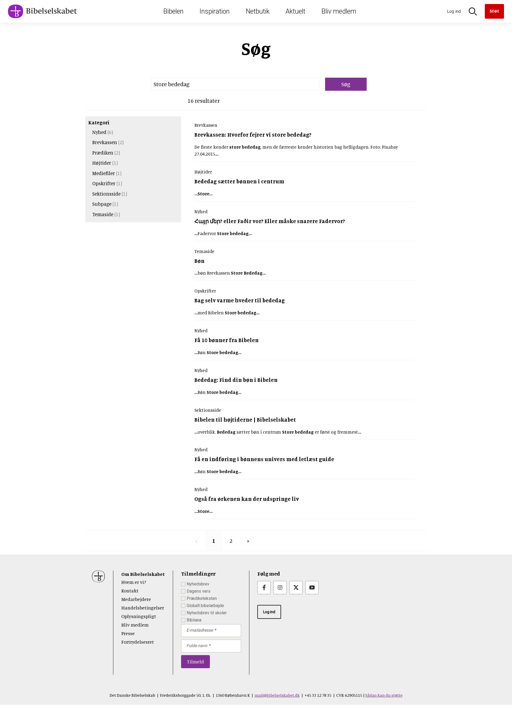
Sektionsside (106, 194)
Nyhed (99, 132)
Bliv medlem (338, 11)
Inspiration (214, 11)
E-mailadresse (199, 630)
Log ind (269, 612)
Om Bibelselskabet (143, 574)
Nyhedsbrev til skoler (207, 612)
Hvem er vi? (133, 582)
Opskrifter (103, 183)
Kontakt (129, 590)
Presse (128, 633)
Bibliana (194, 620)
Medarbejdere (136, 599)
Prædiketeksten (202, 598)
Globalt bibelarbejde (205, 605)
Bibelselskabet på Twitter (296, 587)
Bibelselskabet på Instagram (280, 587)
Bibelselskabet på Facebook (264, 587)
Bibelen (173, 11)
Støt (494, 11)
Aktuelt (295, 11)
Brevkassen (104, 142)
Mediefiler (103, 173)
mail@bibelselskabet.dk (277, 695)
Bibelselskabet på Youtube (312, 587)
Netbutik (258, 11)
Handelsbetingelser (142, 608)
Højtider (101, 163)
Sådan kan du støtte (384, 695)
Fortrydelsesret (137, 642)
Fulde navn (196, 645)
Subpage (101, 204)
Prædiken (102, 152)
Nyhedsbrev (198, 584)
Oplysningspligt (138, 616)
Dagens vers (198, 591)
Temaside (102, 214)
